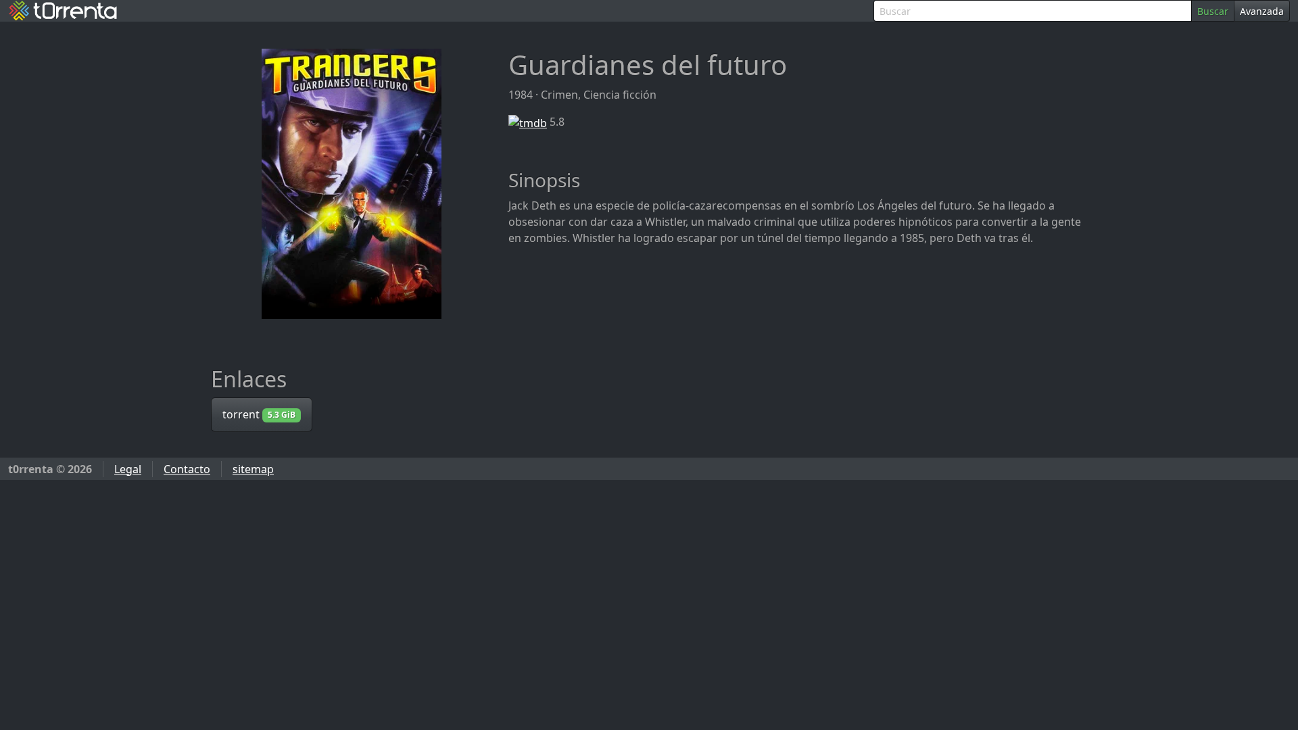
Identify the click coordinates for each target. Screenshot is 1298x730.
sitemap (253, 469)
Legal (127, 469)
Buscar (1212, 11)
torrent (258, 414)
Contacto (187, 469)
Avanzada (1262, 11)
